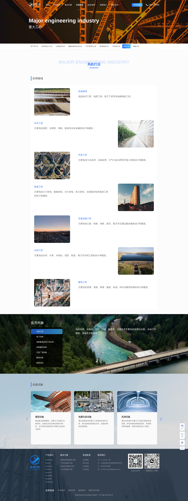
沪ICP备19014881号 (106, 495)
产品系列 (57, 5)
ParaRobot (49, 482)
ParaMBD (48, 475)
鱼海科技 (81, 490)
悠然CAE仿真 (94, 490)
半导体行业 (116, 46)
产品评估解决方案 (66, 463)
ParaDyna (48, 466)
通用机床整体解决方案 (68, 460)
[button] (161, 419)
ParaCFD (48, 472)
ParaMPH (48, 479)
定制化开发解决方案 (67, 466)
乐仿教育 (61, 490)
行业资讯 (86, 469)
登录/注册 (137, 5)
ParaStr (48, 463)
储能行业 (136, 46)
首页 (47, 5)
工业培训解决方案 (66, 469)
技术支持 (86, 463)
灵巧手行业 (34, 46)
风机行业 (126, 46)
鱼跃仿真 (71, 490)
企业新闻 (86, 466)
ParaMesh (49, 460)
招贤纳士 (103, 5)
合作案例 (86, 460)
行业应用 (79, 5)
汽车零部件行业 (91, 46)
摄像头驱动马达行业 (75, 46)
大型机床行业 (60, 46)
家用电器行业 (104, 46)
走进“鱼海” (91, 5)
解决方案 (68, 5)
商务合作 (114, 5)
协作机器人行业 (47, 46)
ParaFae (48, 469)
